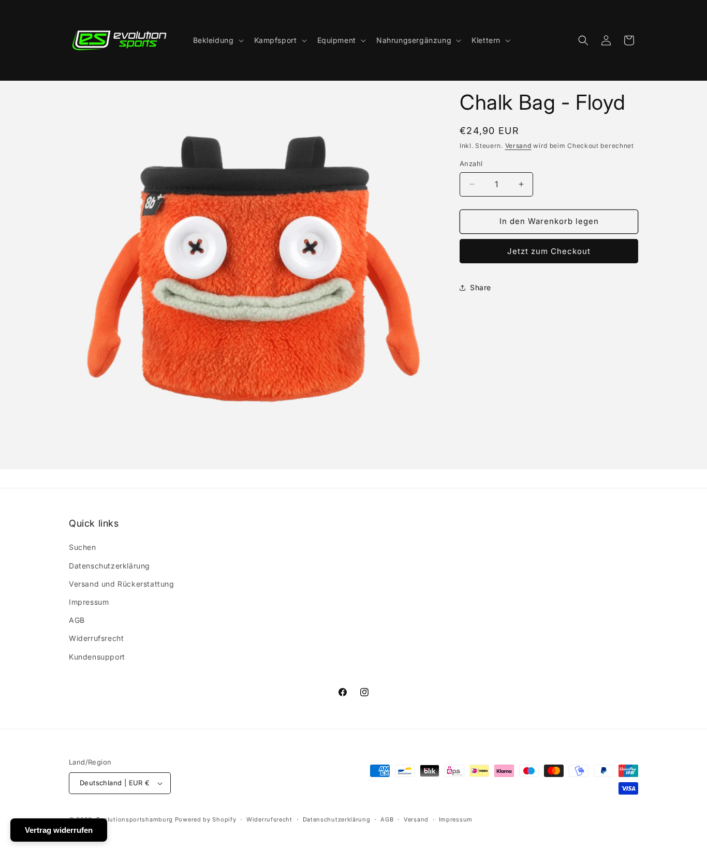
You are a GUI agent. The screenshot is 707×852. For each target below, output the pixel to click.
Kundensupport (97, 656)
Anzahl (471, 163)
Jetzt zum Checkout (549, 251)
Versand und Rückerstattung (121, 583)
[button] (217, 40)
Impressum (89, 601)
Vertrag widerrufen (59, 830)
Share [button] (480, 287)
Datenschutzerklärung (109, 565)
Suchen (82, 547)
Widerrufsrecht (96, 638)
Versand (518, 146)
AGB (77, 620)
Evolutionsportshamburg (134, 819)
